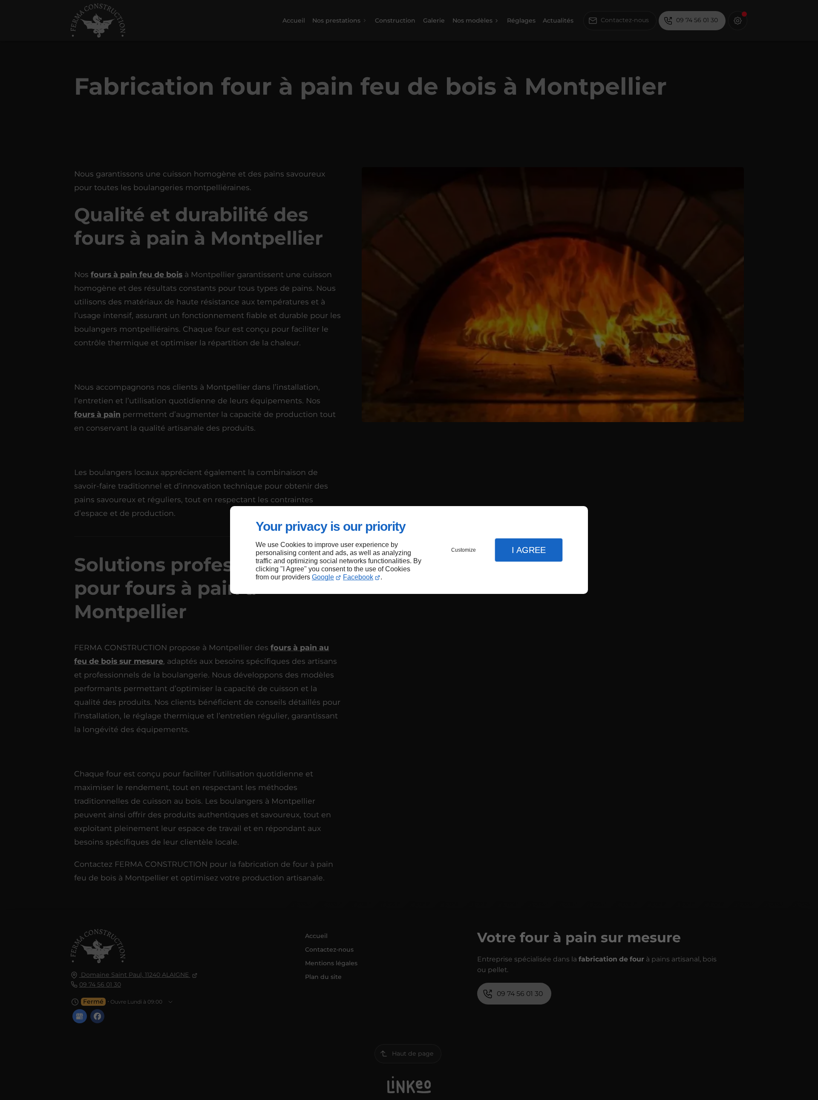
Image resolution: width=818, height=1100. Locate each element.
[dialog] (409, 550)
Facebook (358, 577)
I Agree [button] (529, 550)
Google (323, 577)
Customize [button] (463, 550)
